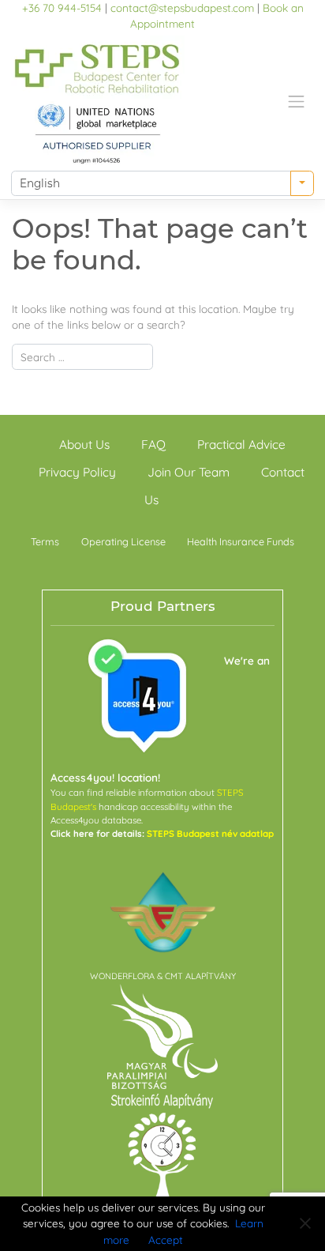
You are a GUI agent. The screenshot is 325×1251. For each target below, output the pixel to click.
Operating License (123, 541)
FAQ (153, 443)
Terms (45, 541)
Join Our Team (189, 471)
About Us (84, 443)
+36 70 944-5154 (62, 7)
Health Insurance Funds (240, 541)
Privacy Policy (77, 471)
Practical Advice (241, 443)
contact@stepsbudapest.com (182, 7)
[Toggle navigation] (296, 101)
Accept (165, 1239)
